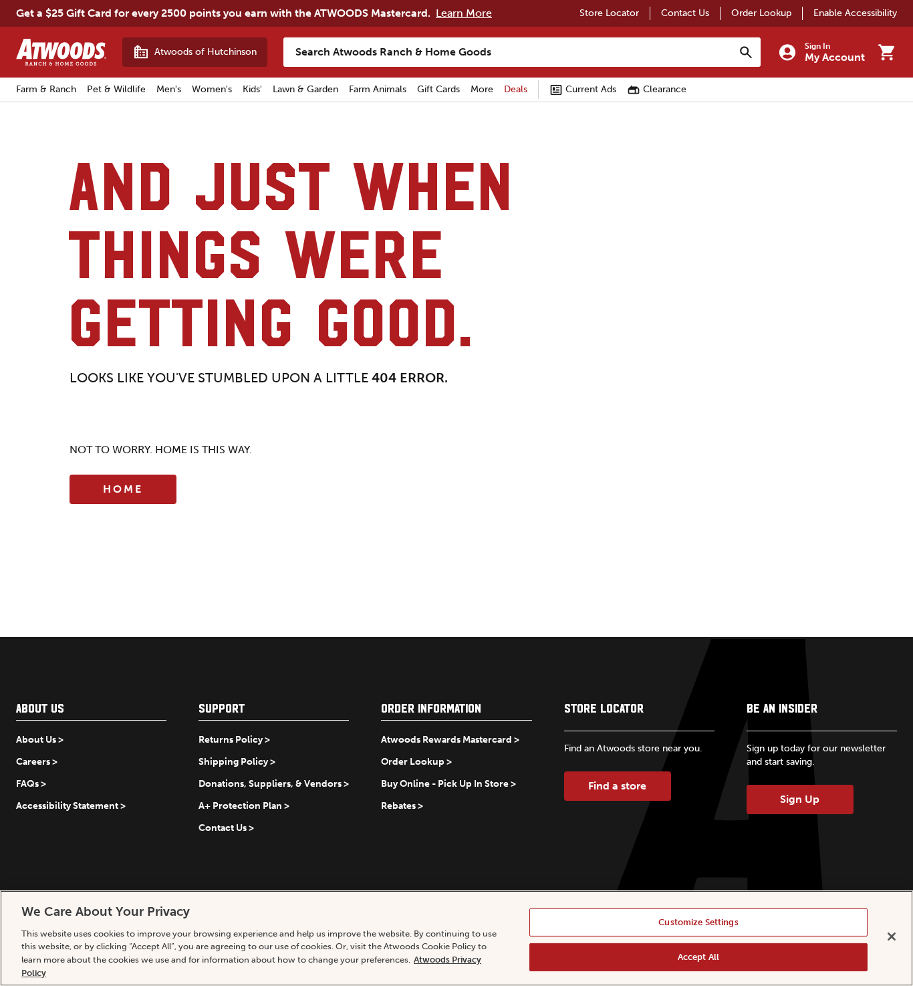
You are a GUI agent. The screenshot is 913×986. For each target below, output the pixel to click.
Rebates (398, 806)
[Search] (746, 52)
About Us (36, 739)
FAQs (27, 783)
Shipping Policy (233, 761)
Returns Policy (231, 739)
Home (123, 489)
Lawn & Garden (305, 89)
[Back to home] (61, 52)
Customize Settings (698, 922)
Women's (212, 89)
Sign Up (799, 799)
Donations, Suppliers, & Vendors (270, 783)
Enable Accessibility (855, 13)
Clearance (664, 89)
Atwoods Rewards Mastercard (446, 739)
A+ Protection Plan (240, 806)
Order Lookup (761, 13)
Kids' (252, 89)
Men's (168, 89)
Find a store (617, 785)
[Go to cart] (886, 52)
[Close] (891, 936)
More (482, 89)
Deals (515, 89)
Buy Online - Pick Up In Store (445, 783)
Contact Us (685, 13)
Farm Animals (377, 89)
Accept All (698, 957)
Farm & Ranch (46, 89)
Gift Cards (438, 89)
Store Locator (609, 13)
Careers (33, 761)
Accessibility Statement (67, 806)
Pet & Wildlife (116, 89)
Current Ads (590, 89)
